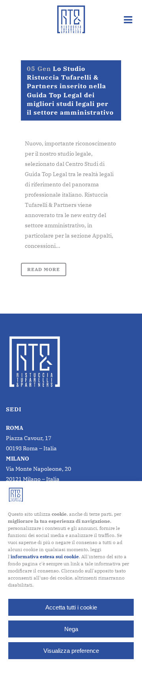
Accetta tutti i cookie (71, 607)
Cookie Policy (51, 669)
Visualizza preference (71, 650)
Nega (71, 629)
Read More (43, 269)
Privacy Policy (86, 669)
